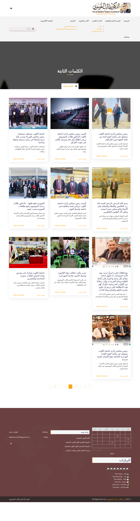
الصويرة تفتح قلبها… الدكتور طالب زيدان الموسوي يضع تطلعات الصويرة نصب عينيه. (29, 206)
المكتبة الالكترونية (47, 21)
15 (128, 439)
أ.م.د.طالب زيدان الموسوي (116, 499)
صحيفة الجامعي (69, 26)
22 (128, 443)
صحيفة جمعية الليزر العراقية (65, 29)
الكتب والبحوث (84, 21)
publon (99, 29)
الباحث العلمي (97, 21)
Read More (102, 156)
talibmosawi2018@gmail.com (19, 437)
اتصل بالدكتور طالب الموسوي (19, 499)
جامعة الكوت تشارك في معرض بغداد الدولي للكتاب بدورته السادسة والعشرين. (30, 276)
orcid (100, 26)
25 (112, 443)
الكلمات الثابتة (124, 156)
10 (117, 436)
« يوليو (112, 453)
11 (55, 386)
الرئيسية (126, 21)
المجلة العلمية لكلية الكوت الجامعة (77, 442)
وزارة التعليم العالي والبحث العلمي (77, 450)
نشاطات (126, 37)
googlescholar (97, 31)
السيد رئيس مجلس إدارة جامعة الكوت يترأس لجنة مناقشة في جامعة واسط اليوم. (71, 206)
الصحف (72, 21)
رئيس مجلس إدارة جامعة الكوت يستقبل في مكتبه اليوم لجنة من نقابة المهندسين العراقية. (113, 137)
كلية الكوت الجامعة (82, 438)
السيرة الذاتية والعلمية (112, 21)
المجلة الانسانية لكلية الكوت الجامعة (77, 446)
